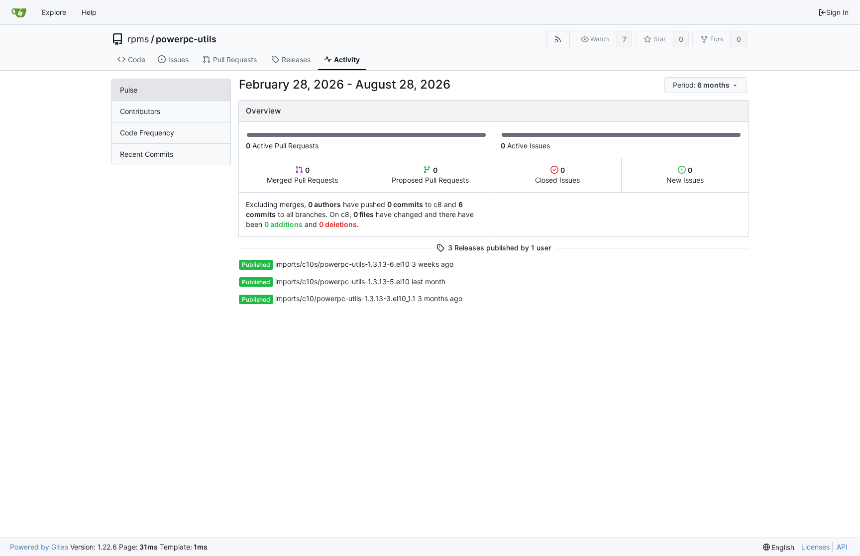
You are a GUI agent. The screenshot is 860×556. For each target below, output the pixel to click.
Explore (54, 12)
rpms (138, 39)
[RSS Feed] (557, 39)
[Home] (19, 12)
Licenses (815, 547)
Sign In (837, 12)
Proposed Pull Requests (430, 175)
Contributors (140, 111)
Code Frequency (147, 132)
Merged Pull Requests (302, 175)
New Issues (685, 175)
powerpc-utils (186, 39)
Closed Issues (557, 175)
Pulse (128, 90)
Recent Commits (146, 154)
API (842, 547)
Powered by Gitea (39, 547)
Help (89, 12)
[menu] (706, 85)
